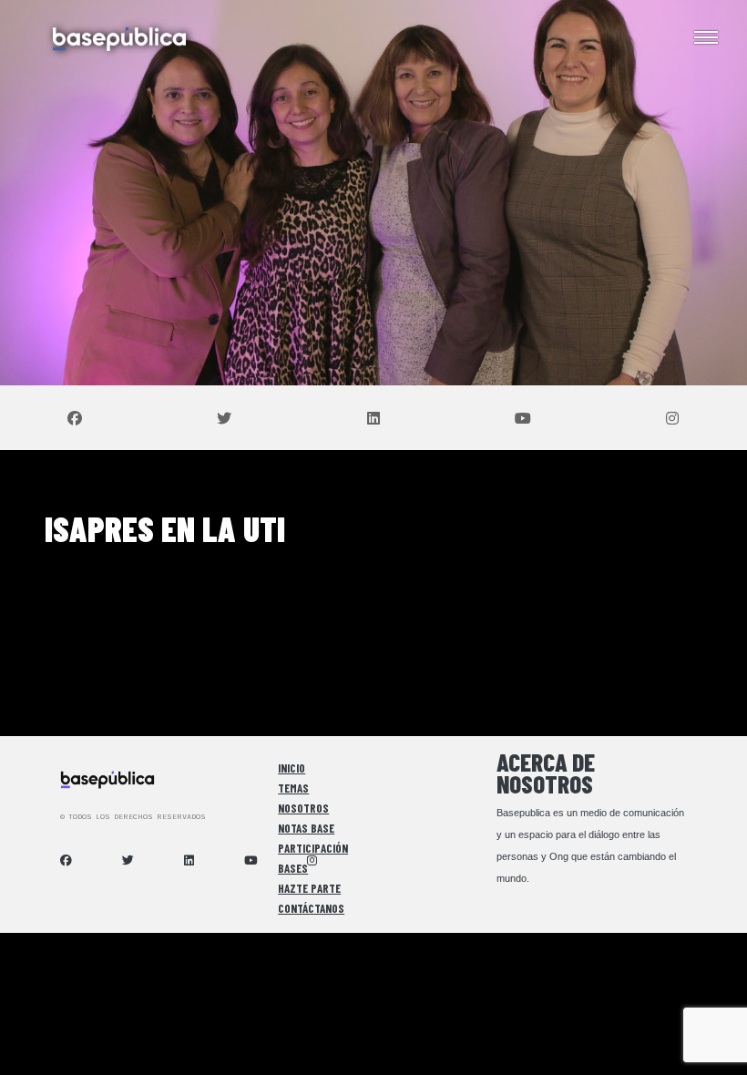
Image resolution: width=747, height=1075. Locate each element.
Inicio (291, 768)
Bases (293, 868)
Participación (313, 848)
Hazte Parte (309, 888)
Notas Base (306, 828)
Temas (293, 788)
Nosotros (303, 808)
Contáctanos (311, 908)
